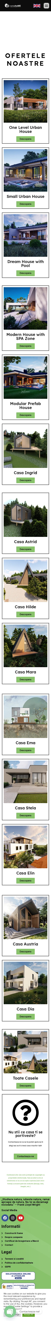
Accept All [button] (28, 1314)
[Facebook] (4, 1217)
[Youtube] (20, 1217)
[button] (46, 5)
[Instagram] (12, 1217)
